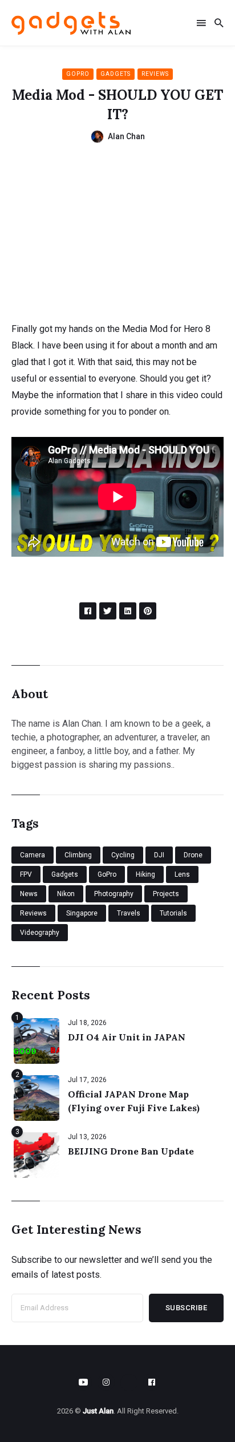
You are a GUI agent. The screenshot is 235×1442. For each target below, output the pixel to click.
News (29, 894)
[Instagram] (106, 1382)
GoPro (78, 74)
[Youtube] (83, 1382)
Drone (193, 855)
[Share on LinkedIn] (127, 610)
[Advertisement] (117, 237)
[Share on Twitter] (107, 610)
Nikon (66, 894)
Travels (128, 913)
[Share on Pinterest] (147, 610)
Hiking (145, 874)
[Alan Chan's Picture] (97, 136)
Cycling (123, 855)
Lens (182, 874)
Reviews (155, 74)
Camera (32, 855)
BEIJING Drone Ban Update (131, 1151)
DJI (159, 855)
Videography (39, 933)
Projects (166, 894)
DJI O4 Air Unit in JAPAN (126, 1037)
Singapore (82, 913)
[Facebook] (151, 1382)
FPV (26, 874)
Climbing (78, 855)
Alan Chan (126, 136)
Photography (113, 894)
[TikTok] (128, 1382)
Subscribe (186, 1307)
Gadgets (115, 74)
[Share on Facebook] (87, 610)
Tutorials (173, 913)
